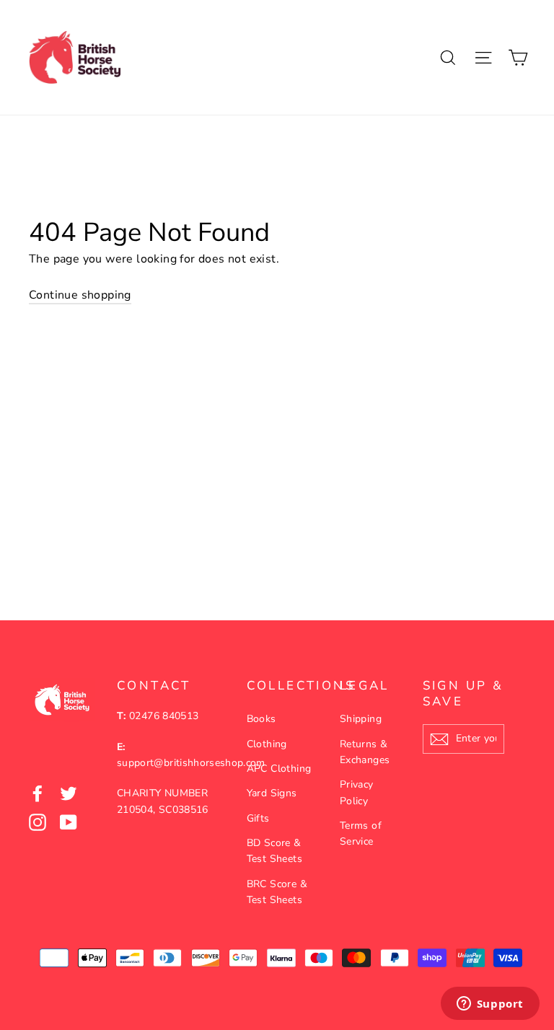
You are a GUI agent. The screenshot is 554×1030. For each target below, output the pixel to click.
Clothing (267, 744)
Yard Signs (272, 793)
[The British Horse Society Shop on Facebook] (37, 793)
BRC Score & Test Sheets (277, 892)
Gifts (258, 818)
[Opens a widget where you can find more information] (490, 1005)
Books (261, 719)
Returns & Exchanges (365, 752)
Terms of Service (361, 833)
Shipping (361, 719)
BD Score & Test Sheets (274, 851)
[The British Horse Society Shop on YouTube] (68, 822)
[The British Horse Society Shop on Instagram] (37, 822)
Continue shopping (80, 295)
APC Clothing (279, 768)
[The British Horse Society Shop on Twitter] (68, 793)
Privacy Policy (357, 792)
